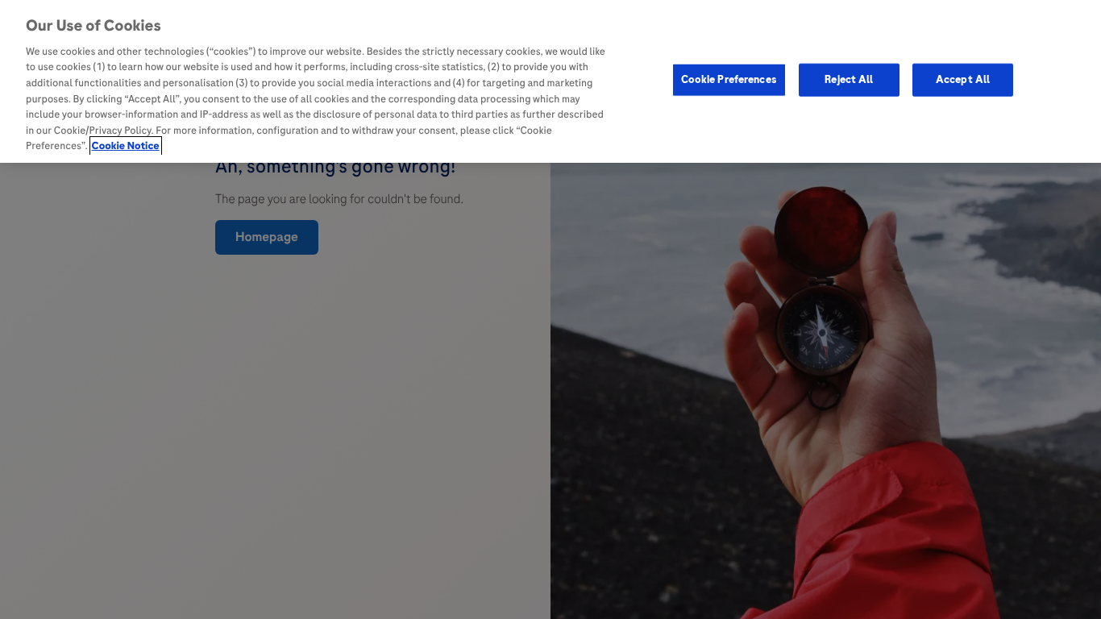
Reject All (849, 79)
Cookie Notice (126, 146)
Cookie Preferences (729, 79)
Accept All (963, 79)
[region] (550, 81)
